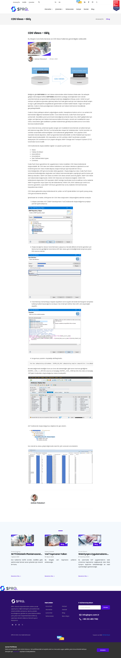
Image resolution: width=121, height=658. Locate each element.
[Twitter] (96, 2)
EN (59, 2)
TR (55, 2)
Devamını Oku (15, 576)
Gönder (105, 607)
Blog (92, 9)
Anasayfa (16, 2)
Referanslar (70, 9)
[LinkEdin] (85, 2)
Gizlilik (24, 2)
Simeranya (106, 635)
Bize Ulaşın (65, 616)
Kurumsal (49, 606)
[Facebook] (88, 2)
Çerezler (31, 2)
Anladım (103, 650)
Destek (86, 9)
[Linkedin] (12, 624)
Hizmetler (48, 9)
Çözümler (58, 9)
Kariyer (78, 9)
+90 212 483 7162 (90, 619)
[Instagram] (92, 2)
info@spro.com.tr (90, 615)
